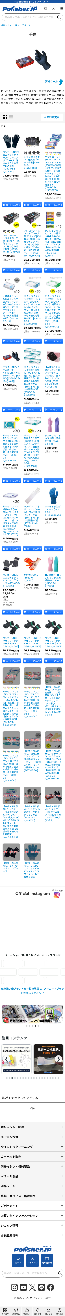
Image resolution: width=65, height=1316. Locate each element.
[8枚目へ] (26, 1078)
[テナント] (14, 972)
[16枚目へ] (47, 1078)
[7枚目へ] (23, 1078)
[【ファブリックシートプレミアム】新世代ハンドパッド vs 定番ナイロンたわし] (16, 1059)
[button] (61, 8)
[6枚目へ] (20, 1078)
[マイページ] (53, 8)
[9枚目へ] (28, 1078)
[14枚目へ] (42, 1078)
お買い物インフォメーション (19, 1215)
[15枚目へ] (45, 1078)
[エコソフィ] (49, 963)
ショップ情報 (9, 1225)
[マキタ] (27, 980)
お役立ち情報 (9, 1235)
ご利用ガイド (9, 1206)
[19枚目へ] (55, 1078)
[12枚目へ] (36, 1078)
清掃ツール (51, 81)
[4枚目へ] (15, 1078)
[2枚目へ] (9, 1078)
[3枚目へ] (12, 1078)
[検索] (59, 17)
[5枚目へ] (17, 1078)
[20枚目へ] (58, 1078)
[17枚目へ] (50, 1078)
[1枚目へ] (7, 1078)
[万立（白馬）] (49, 980)
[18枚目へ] (53, 1078)
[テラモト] (35, 972)
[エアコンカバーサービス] (27, 963)
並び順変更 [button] (53, 117)
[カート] (45, 8)
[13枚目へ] (39, 1078)
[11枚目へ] (34, 1078)
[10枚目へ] (31, 1078)
